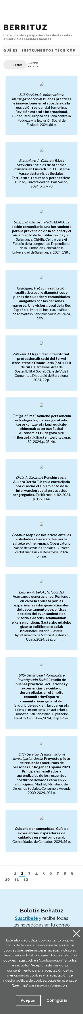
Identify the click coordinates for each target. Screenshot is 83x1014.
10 (7, 879)
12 (25, 879)
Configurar (56, 1000)
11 (16, 879)
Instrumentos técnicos (48, 50)
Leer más (20, 985)
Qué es (10, 50)
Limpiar (33, 65)
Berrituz (37, 32)
